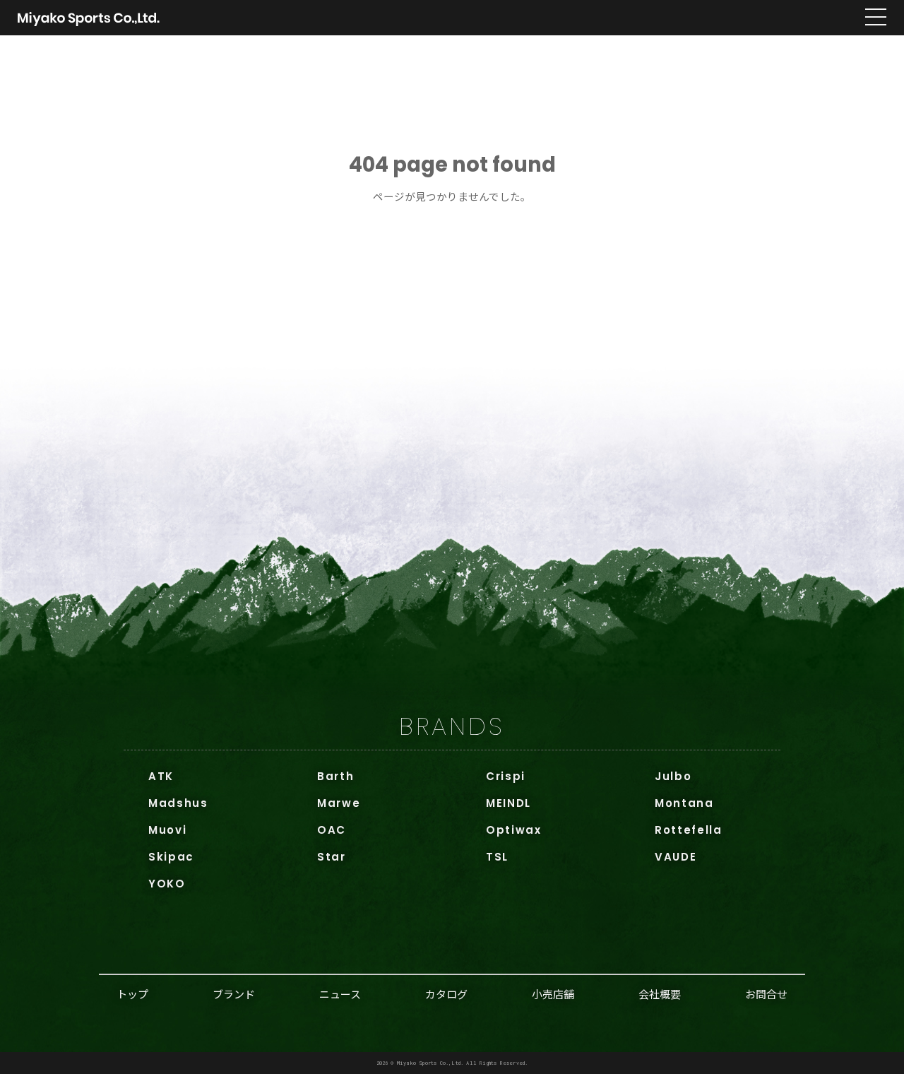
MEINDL (508, 803)
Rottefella (688, 829)
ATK (161, 776)
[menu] (875, 17)
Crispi (505, 776)
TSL (497, 856)
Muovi (167, 829)
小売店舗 (553, 993)
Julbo (673, 776)
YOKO (167, 883)
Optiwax (514, 829)
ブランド (234, 993)
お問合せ (766, 993)
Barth (335, 776)
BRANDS (451, 726)
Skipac (171, 856)
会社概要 (659, 993)
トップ (132, 993)
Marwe (338, 803)
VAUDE (675, 856)
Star (331, 856)
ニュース (340, 993)
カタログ (446, 993)
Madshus (178, 803)
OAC (331, 829)
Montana (684, 803)
